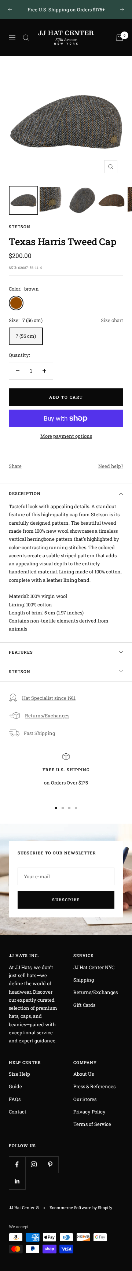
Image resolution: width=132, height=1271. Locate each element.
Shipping (83, 979)
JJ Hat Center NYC (93, 967)
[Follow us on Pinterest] (50, 1164)
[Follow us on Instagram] (33, 1164)
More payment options (66, 436)
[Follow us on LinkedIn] (17, 1181)
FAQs (15, 1099)
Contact (17, 1111)
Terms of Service (92, 1124)
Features (21, 652)
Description (25, 493)
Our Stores (84, 1099)
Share (15, 466)
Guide (15, 1086)
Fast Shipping (39, 733)
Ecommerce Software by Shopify (81, 1207)
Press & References (94, 1086)
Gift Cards (84, 1005)
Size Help (19, 1074)
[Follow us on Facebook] (17, 1164)
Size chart (112, 320)
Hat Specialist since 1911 (49, 698)
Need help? (110, 466)
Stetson (19, 226)
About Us (83, 1074)
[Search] (26, 37)
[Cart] (119, 37)
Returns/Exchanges (47, 715)
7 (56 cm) (26, 336)
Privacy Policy (89, 1111)
